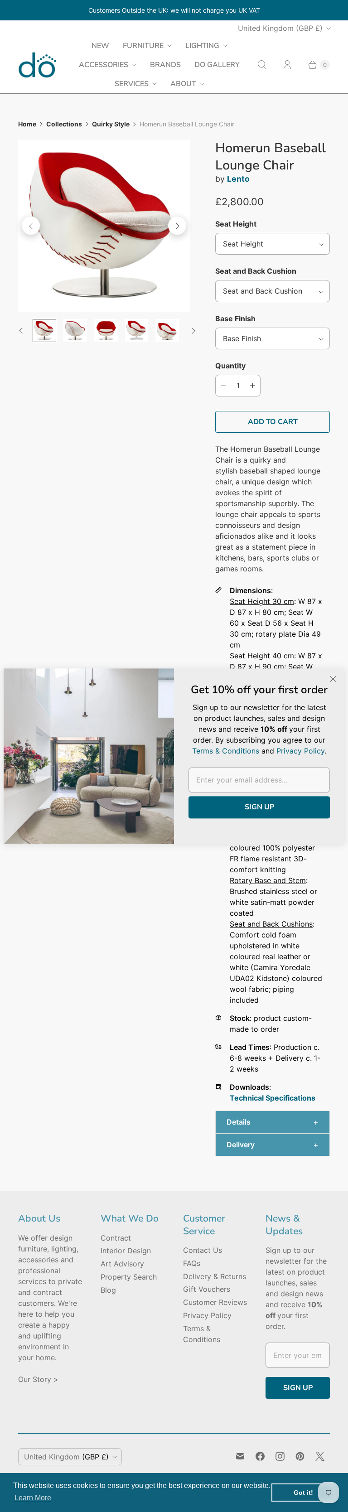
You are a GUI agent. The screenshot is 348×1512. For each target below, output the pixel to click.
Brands (165, 65)
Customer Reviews (215, 1302)
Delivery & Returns (214, 1276)
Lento (238, 179)
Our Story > (38, 1379)
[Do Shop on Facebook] (260, 1456)
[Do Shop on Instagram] (280, 1456)
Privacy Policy (207, 1315)
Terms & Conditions (225, 750)
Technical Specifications (272, 1097)
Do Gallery (217, 65)
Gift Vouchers (206, 1289)
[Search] (262, 65)
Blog (108, 1290)
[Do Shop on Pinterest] (300, 1456)
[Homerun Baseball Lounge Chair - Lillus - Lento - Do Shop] (104, 225)
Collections (64, 124)
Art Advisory (122, 1263)
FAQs (191, 1263)
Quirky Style (111, 124)
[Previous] (31, 226)
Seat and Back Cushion (255, 270)
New (100, 46)
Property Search (129, 1276)
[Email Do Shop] (240, 1456)
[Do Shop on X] (320, 1456)
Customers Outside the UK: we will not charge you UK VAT (174, 10)
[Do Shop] (37, 65)
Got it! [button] (303, 1492)
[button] (272, 1122)
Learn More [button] (32, 1498)
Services (132, 84)
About (183, 84)
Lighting (202, 46)
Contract (116, 1237)
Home (27, 124)
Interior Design (126, 1250)
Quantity (230, 365)
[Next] (177, 226)
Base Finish (235, 318)
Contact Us (202, 1250)
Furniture (143, 46)
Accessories (103, 65)
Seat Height (235, 223)
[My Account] (287, 65)
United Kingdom (280, 28)
